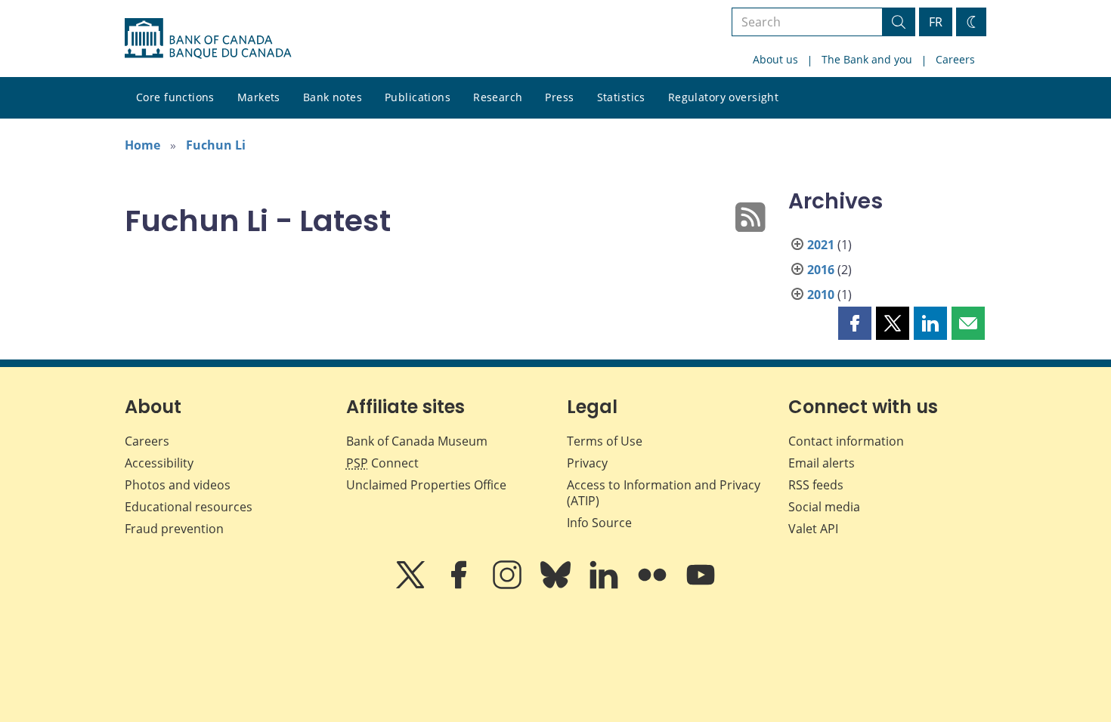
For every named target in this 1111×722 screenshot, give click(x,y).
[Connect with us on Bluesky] (557, 585)
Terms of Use (604, 441)
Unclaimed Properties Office (426, 485)
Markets (258, 97)
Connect (382, 463)
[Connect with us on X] (412, 585)
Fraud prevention (174, 528)
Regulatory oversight (723, 97)
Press (559, 97)
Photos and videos (178, 485)
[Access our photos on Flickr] (654, 585)
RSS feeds (815, 485)
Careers (955, 59)
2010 (820, 294)
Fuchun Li (216, 145)
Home (142, 145)
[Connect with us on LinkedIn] (605, 585)
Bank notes (332, 97)
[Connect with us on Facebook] (460, 585)
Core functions (175, 97)
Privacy (587, 463)
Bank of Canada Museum (416, 441)
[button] (854, 323)
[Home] (208, 38)
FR (935, 22)
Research (497, 97)
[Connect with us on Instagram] (508, 585)
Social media (824, 506)
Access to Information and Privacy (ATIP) (663, 493)
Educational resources (188, 506)
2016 (820, 269)
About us (775, 59)
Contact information (846, 441)
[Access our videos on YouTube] (700, 585)
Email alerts (821, 463)
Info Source (599, 522)
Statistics (621, 97)
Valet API (813, 528)
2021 (820, 244)
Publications (417, 97)
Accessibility (159, 463)
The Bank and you (867, 59)
